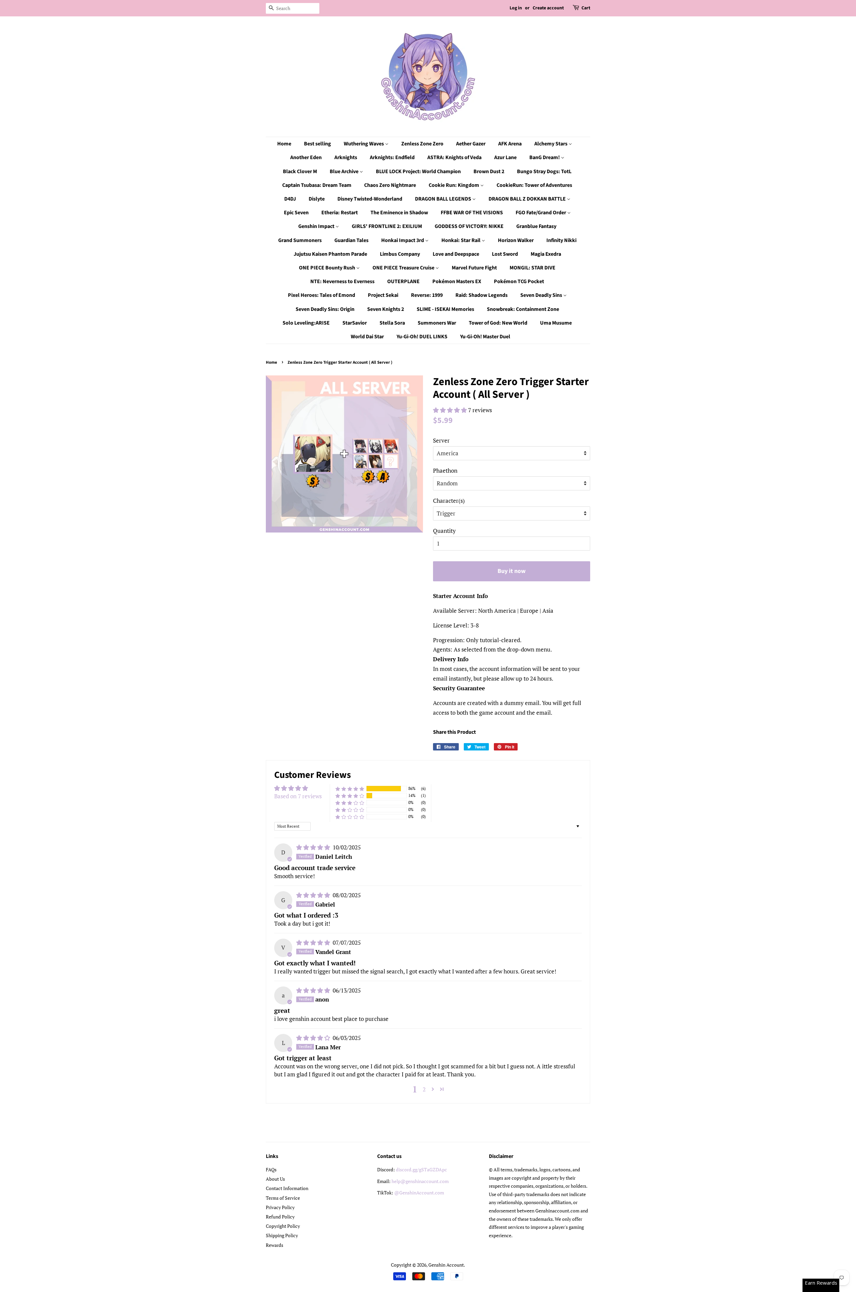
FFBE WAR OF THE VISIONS (472, 212)
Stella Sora (392, 323)
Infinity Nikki (561, 240)
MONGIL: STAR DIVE (532, 267)
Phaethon (445, 470)
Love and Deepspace (456, 254)
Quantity (444, 531)
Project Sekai (383, 295)
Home (284, 143)
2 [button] (424, 1089)
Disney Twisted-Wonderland (369, 199)
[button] (450, 410)
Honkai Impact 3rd (403, 240)
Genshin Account (446, 1265)
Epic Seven (296, 212)
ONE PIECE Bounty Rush (327, 267)
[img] (313, 847)
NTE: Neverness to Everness (342, 281)
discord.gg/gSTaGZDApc (421, 1169)
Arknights (345, 157)
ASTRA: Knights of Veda (454, 157)
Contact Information (287, 1188)
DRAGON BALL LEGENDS (443, 199)
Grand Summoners (300, 240)
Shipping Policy (282, 1235)
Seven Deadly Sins (541, 295)
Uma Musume (556, 323)
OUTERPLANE (403, 281)
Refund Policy (280, 1216)
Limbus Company (400, 254)
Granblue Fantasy (536, 226)
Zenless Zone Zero (422, 143)
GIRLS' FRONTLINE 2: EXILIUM (387, 226)
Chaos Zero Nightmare (390, 185)
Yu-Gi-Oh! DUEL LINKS (422, 336)
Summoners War (437, 323)
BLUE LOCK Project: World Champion (418, 171)
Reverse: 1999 (427, 295)
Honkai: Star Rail (461, 240)
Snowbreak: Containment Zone (523, 309)
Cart (585, 8)
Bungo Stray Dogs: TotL (544, 171)
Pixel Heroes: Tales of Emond (321, 295)
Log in (516, 8)
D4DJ (290, 199)
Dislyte (317, 199)
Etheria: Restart (339, 212)
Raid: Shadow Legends (481, 295)
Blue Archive (344, 171)
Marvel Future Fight (474, 267)
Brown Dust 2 (488, 171)
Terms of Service (283, 1198)
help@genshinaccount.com (420, 1181)
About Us (275, 1179)
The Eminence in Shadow (399, 212)
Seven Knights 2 (385, 309)
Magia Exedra (546, 254)
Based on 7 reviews (298, 796)
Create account (548, 8)
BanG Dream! (545, 157)
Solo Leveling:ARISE (306, 323)
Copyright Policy (283, 1226)
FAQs (271, 1169)
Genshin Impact (316, 226)
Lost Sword (505, 254)
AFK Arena (510, 143)
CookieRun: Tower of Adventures (534, 185)
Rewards (274, 1245)
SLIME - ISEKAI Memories (445, 309)
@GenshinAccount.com (419, 1192)
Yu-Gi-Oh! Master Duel (485, 336)
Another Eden (306, 157)
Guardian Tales (351, 240)
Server (441, 440)
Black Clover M (300, 171)
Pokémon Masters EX (456, 281)
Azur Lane (505, 157)
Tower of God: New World (498, 323)
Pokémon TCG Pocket (519, 281)
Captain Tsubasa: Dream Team (316, 185)
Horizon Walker (516, 240)
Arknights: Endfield (392, 157)
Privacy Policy (280, 1207)
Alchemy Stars (551, 143)
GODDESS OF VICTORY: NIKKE (469, 226)
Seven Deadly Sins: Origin (325, 309)
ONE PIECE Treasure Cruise (403, 267)
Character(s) (449, 500)
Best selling (317, 143)
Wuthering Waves (364, 143)
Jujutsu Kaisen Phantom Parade (330, 254)
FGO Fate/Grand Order (541, 212)
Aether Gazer (471, 143)
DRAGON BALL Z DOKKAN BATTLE (528, 199)
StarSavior (354, 323)
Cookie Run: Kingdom (454, 185)
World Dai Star (367, 336)
